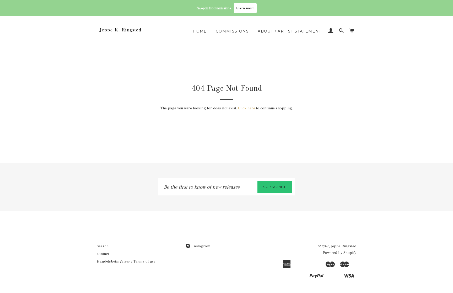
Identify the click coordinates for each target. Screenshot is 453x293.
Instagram (201, 246)
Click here (246, 108)
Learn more (245, 8)
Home (200, 31)
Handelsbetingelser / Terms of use (126, 261)
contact (103, 253)
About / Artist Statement (289, 31)
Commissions (232, 31)
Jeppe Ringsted (343, 246)
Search (103, 246)
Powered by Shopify (339, 252)
